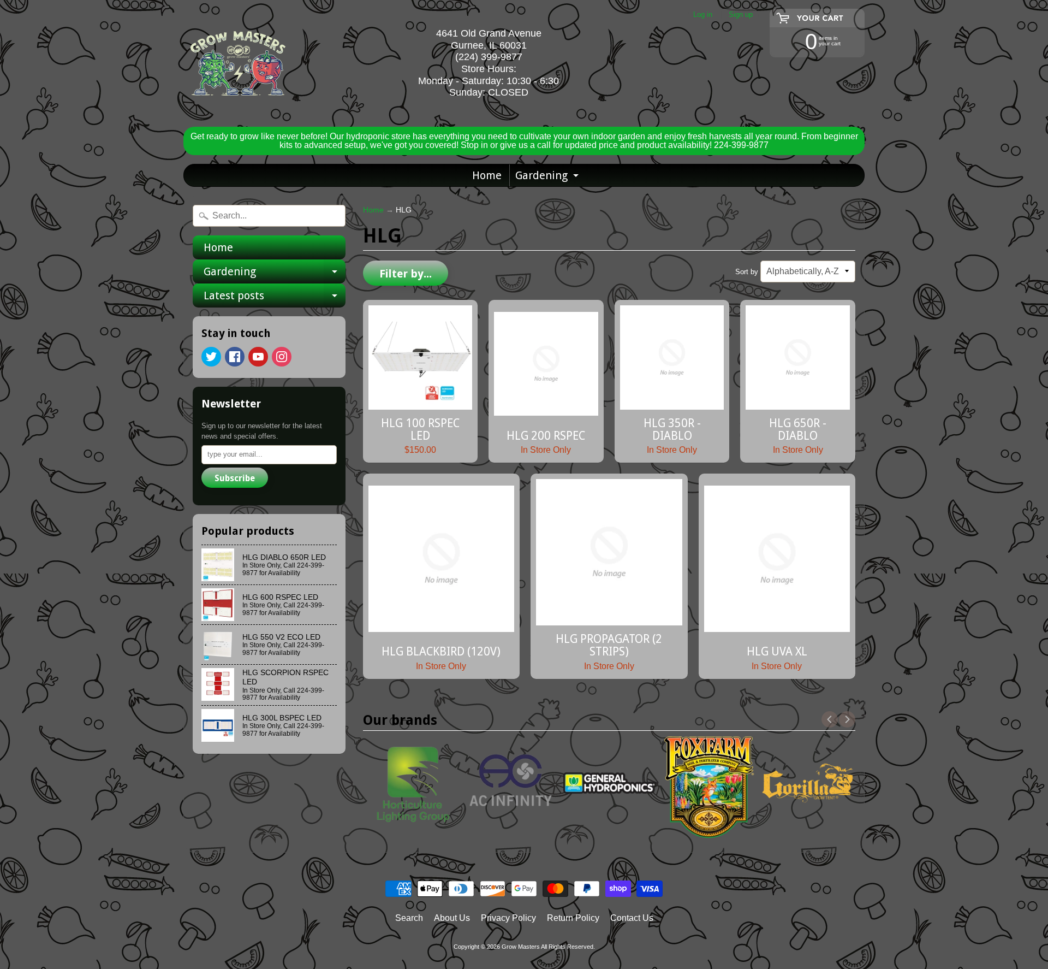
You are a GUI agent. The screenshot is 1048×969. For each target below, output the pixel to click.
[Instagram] (281, 357)
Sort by (746, 272)
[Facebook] (235, 357)
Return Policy (573, 918)
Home (487, 175)
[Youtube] (258, 357)
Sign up (741, 15)
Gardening (548, 177)
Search (409, 918)
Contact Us (631, 918)
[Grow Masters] (238, 63)
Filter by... (405, 273)
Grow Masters (521, 946)
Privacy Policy (508, 918)
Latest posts (275, 298)
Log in (702, 15)
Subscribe (235, 478)
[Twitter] (211, 357)
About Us (452, 918)
